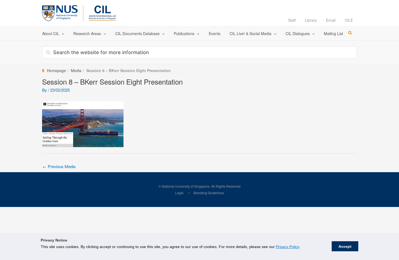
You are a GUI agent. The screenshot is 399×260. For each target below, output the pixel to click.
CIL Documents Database (137, 33)
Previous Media (59, 166)
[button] (61, 33)
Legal (179, 192)
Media (76, 70)
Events (214, 33)
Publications (184, 33)
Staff (292, 20)
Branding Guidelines (209, 192)
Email (330, 20)
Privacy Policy (287, 246)
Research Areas (87, 33)
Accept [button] (345, 246)
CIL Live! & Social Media (250, 33)
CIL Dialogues (298, 33)
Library (311, 20)
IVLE (349, 20)
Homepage (56, 70)
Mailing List (333, 33)
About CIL (50, 33)
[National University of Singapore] (60, 12)
